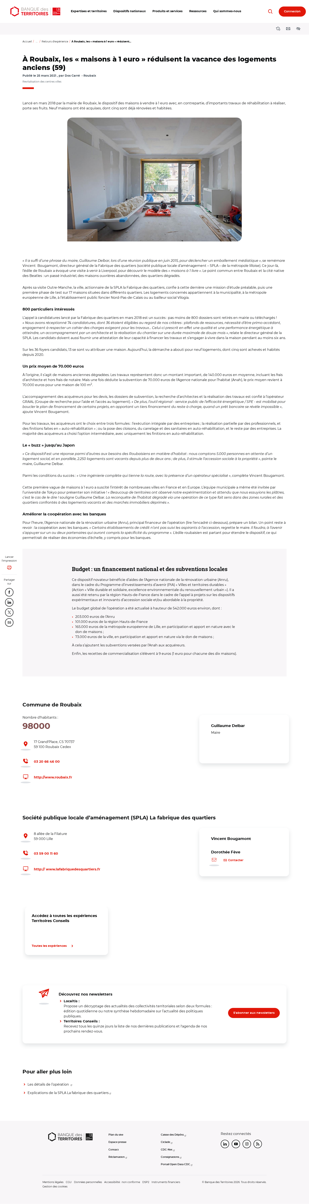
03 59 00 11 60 (46, 853)
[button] (89, 11)
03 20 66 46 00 (47, 761)
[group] (154, 179)
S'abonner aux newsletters (254, 1012)
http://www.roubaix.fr (53, 777)
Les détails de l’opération (49, 1084)
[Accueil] (35, 11)
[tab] (37, 969)
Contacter (235, 860)
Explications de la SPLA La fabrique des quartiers (68, 1093)
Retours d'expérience (55, 41)
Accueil (27, 41)
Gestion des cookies (54, 1186)
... (37, 41)
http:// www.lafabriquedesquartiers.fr (67, 869)
